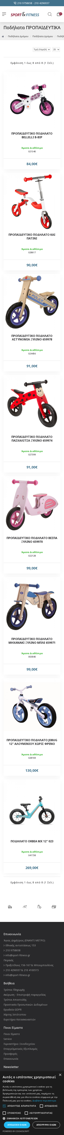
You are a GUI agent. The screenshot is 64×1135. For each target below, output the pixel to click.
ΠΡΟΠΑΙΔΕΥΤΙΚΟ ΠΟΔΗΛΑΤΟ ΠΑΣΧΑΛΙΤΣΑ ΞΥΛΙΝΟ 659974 (31, 438)
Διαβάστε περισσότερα (44, 1100)
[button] (32, 1118)
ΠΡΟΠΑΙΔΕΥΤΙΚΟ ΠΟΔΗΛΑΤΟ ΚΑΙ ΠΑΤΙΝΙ (32, 236)
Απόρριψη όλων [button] (46, 1124)
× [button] (60, 1075)
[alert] (32, 1103)
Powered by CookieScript (16, 1131)
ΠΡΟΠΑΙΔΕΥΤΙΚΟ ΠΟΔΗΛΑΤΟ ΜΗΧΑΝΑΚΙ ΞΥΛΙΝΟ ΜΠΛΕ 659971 (32, 641)
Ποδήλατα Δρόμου (18, 36)
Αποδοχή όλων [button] (16, 1124)
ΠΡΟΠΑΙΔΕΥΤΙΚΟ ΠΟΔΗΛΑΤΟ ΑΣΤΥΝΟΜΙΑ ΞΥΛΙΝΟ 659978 (31, 337)
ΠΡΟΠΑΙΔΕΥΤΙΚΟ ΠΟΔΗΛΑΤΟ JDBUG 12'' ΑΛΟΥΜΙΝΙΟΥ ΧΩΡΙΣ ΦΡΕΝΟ (32, 742)
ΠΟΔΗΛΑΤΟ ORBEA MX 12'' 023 (32, 841)
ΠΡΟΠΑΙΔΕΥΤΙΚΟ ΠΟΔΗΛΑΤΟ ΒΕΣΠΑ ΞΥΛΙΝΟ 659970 (32, 540)
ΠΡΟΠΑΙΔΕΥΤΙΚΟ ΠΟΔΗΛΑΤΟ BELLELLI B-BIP (31, 135)
